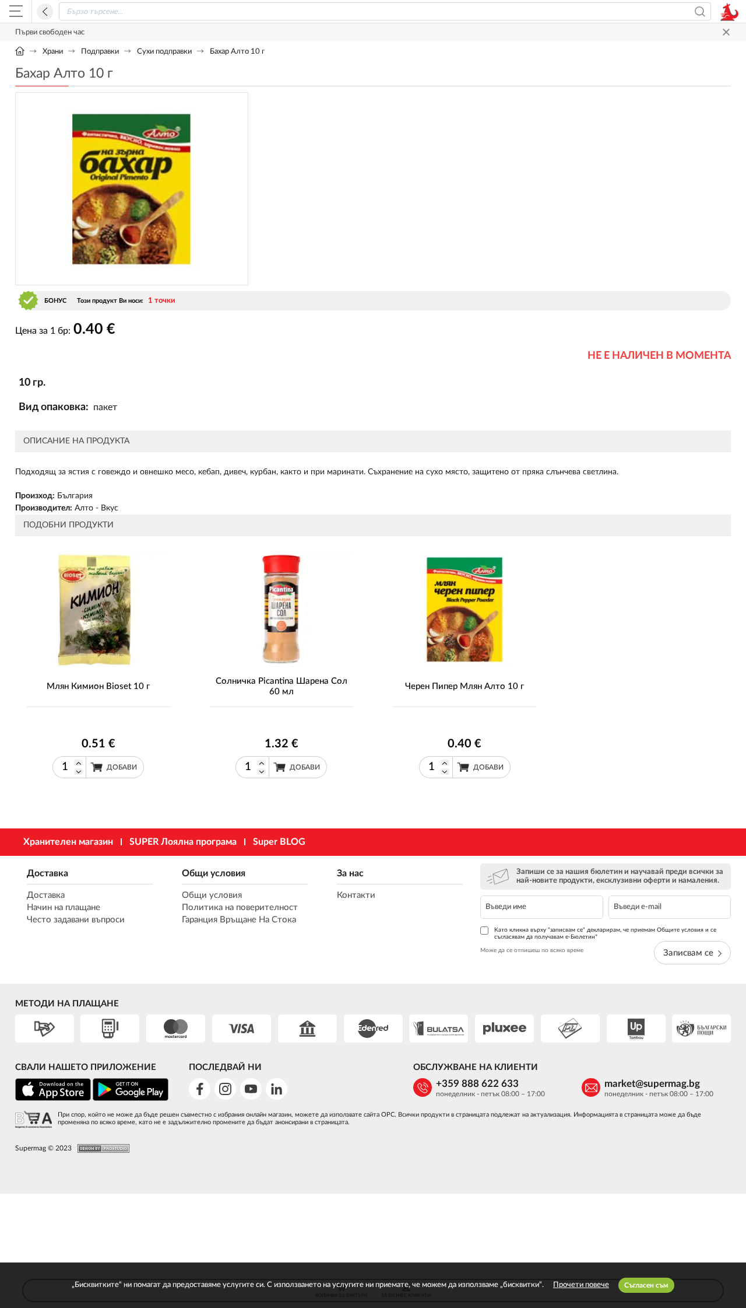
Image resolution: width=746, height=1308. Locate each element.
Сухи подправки (164, 51)
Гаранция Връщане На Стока (239, 919)
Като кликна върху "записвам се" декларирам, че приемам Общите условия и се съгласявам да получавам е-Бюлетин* (605, 933)
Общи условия (213, 873)
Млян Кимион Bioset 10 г (98, 686)
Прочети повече (581, 1285)
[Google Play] (130, 1099)
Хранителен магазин (68, 842)
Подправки (100, 51)
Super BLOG (279, 842)
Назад (45, 12)
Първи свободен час (50, 32)
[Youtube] (251, 1089)
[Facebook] (199, 1089)
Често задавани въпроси (76, 919)
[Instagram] (225, 1089)
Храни (53, 51)
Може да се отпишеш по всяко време (531, 950)
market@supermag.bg (652, 1084)
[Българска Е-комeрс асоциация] (33, 1120)
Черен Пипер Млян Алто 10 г (464, 686)
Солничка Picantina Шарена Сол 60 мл (281, 686)
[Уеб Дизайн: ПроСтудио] (100, 1148)
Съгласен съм (646, 1285)
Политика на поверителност (240, 907)
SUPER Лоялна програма (183, 842)
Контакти (356, 895)
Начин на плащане (63, 907)
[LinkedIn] (276, 1089)
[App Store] (53, 1099)
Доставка (47, 873)
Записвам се (688, 953)
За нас (350, 873)
